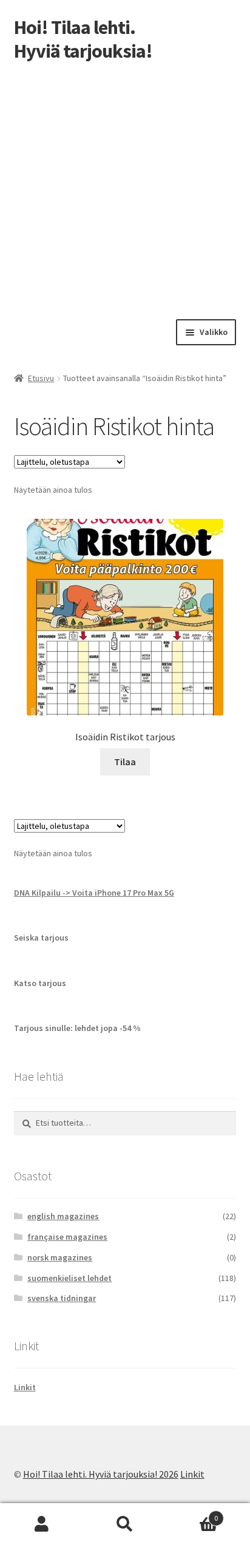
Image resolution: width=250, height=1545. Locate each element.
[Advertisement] (125, 188)
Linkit (25, 1387)
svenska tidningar (61, 1298)
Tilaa (125, 762)
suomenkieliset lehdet (69, 1278)
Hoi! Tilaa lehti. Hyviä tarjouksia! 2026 (100, 1474)
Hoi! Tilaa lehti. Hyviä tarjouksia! (83, 39)
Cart (192, 1514)
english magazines (63, 1216)
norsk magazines (59, 1257)
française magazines (67, 1236)
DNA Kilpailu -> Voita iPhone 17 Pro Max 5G (94, 892)
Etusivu (41, 378)
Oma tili (41, 1524)
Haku (124, 1524)
